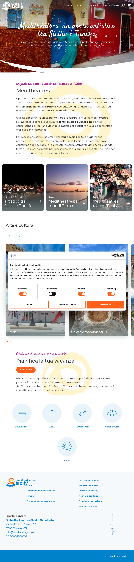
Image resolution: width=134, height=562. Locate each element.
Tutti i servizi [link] (82, 427)
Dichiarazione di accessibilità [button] (41, 491)
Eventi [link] (52, 427)
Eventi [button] (80, 5)
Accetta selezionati (67, 305)
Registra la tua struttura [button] (90, 501)
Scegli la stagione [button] (110, 5)
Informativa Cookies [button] (89, 480)
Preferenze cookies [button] (88, 485)
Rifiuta (29, 305)
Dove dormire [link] (22, 427)
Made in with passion (115, 556)
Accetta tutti (105, 305)
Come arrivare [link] (112, 427)
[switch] (52, 294)
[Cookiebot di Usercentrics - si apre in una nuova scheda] (112, 255)
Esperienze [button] (92, 5)
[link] (35, 314)
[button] (129, 5)
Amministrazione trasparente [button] (41, 501)
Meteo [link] (67, 460)
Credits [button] (30, 485)
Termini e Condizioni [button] (89, 496)
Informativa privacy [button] (88, 491)
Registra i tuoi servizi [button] (89, 506)
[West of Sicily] (13, 6)
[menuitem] (70, 5)
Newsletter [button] (32, 496)
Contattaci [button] (26, 369)
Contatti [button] (31, 480)
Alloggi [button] (69, 5)
